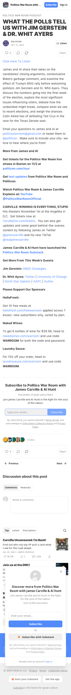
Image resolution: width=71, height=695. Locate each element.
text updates (18, 176)
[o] (62, 544)
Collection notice (58, 670)
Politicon (16, 41)
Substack (18, 687)
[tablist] (18, 487)
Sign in (64, 4)
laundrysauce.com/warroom (22, 361)
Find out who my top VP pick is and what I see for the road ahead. (27, 546)
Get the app (52, 679)
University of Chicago (52, 276)
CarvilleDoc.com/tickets (19, 221)
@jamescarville (13, 235)
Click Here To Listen (17, 61)
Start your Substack (26, 679)
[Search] (64, 530)
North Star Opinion (18, 281)
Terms (42, 670)
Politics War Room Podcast (22, 15)
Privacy (33, 670)
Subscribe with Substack (38, 637)
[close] (61, 571)
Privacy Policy (37, 651)
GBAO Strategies (35, 268)
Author (48, 281)
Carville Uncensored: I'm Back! (24, 540)
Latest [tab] (15, 530)
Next (59, 463)
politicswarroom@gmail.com (22, 133)
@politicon (10, 138)
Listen (63, 43)
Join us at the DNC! (16, 565)
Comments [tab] (11, 487)
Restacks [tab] (26, 487)
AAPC (37, 281)
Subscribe (51, 4)
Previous (13, 463)
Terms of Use (54, 644)
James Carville (26, 552)
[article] (35, 548)
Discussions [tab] (29, 530)
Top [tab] (7, 530)
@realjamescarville (16, 239)
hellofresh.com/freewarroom (22, 310)
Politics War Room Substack (23, 252)
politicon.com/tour (16, 168)
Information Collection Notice (46, 648)
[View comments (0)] (18, 52)
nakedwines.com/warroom (21, 336)
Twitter (30, 276)
